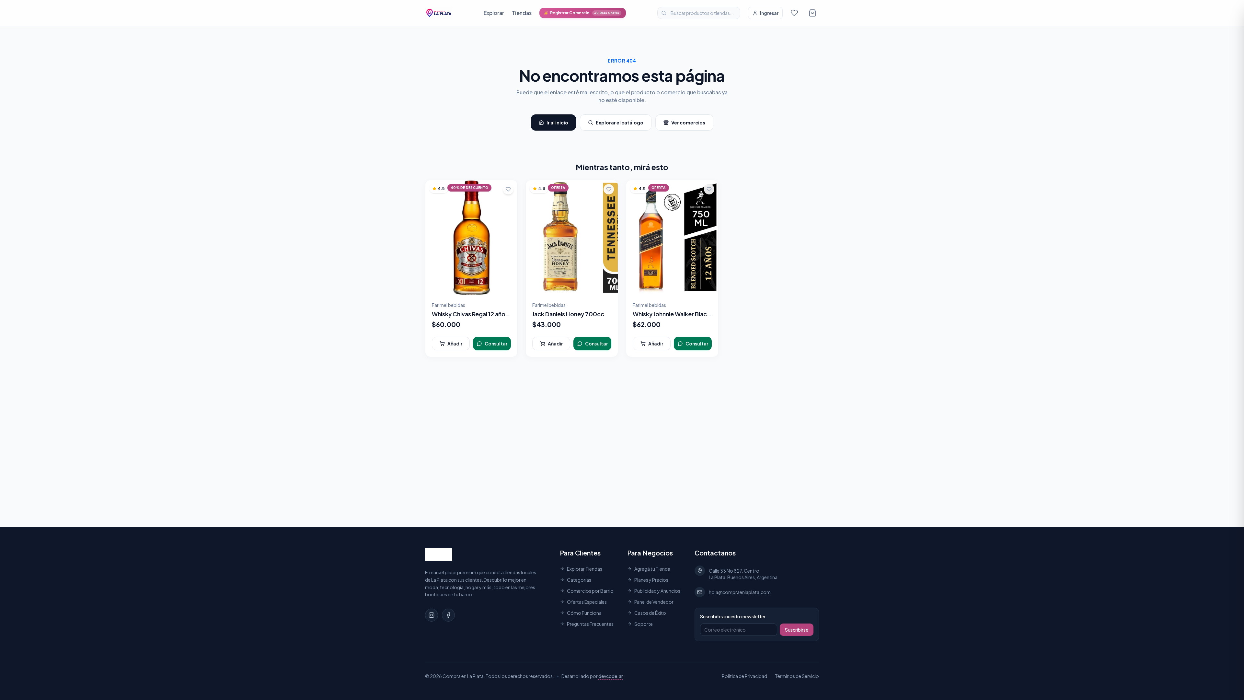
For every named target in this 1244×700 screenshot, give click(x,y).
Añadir (454, 343)
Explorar (494, 12)
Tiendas (522, 12)
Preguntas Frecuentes (590, 624)
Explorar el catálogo (619, 122)
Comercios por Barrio (590, 591)
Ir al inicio (557, 122)
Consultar (496, 343)
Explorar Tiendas (584, 569)
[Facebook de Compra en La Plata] (448, 615)
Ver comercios (688, 122)
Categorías (579, 580)
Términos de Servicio (797, 676)
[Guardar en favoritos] (508, 189)
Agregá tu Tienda (652, 569)
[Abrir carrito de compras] (812, 12)
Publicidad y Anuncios (657, 591)
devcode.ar (610, 676)
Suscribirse (796, 630)
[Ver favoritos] (794, 12)
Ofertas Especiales (587, 602)
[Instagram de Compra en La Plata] (431, 615)
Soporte (643, 624)
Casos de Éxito (650, 613)
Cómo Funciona (584, 613)
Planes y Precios (651, 580)
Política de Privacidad (744, 676)
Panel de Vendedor (654, 602)
